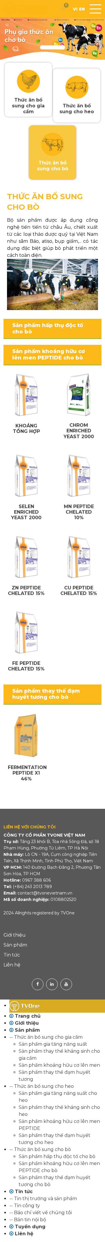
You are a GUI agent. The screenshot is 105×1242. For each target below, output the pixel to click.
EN (82, 9)
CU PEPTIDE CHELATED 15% (78, 590)
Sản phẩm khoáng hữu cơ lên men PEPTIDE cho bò (48, 354)
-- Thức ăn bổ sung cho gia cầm (46, 1037)
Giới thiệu (15, 935)
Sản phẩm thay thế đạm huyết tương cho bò (46, 694)
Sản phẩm (15, 945)
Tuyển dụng (29, 1226)
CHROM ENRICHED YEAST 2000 (79, 430)
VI (75, 9)
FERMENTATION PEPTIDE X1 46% (27, 773)
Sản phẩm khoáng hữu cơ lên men (59, 1065)
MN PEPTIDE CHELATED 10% (79, 512)
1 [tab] (52, 47)
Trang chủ (27, 1016)
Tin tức (12, 955)
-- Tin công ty (24, 1205)
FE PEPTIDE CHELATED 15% (26, 666)
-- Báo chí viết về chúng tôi (40, 1212)
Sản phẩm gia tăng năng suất (53, 1044)
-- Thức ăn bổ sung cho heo (41, 1086)
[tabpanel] (52, 39)
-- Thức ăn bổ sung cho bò (40, 1149)
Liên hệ (12, 965)
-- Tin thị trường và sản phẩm (43, 1198)
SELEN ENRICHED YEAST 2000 (26, 512)
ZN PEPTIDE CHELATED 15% (26, 590)
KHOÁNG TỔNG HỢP (26, 428)
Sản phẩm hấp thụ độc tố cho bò (47, 328)
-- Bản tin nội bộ (27, 1219)
